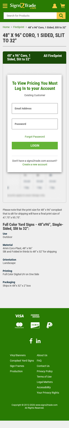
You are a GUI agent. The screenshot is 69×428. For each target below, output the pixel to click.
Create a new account (34, 164)
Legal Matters (45, 381)
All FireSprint (53, 56)
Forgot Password (35, 136)
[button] (61, 15)
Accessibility (44, 387)
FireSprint (18, 27)
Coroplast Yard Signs (22, 360)
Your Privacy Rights (48, 392)
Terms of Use (44, 376)
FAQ (39, 360)
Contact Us (43, 365)
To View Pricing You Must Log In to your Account (34, 86)
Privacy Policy (45, 371)
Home (6, 27)
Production (16, 371)
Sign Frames (17, 365)
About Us (42, 355)
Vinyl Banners (18, 355)
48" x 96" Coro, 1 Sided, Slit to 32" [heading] (19, 57)
